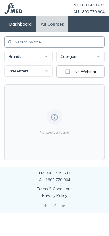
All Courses (52, 24)
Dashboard (20, 24)
